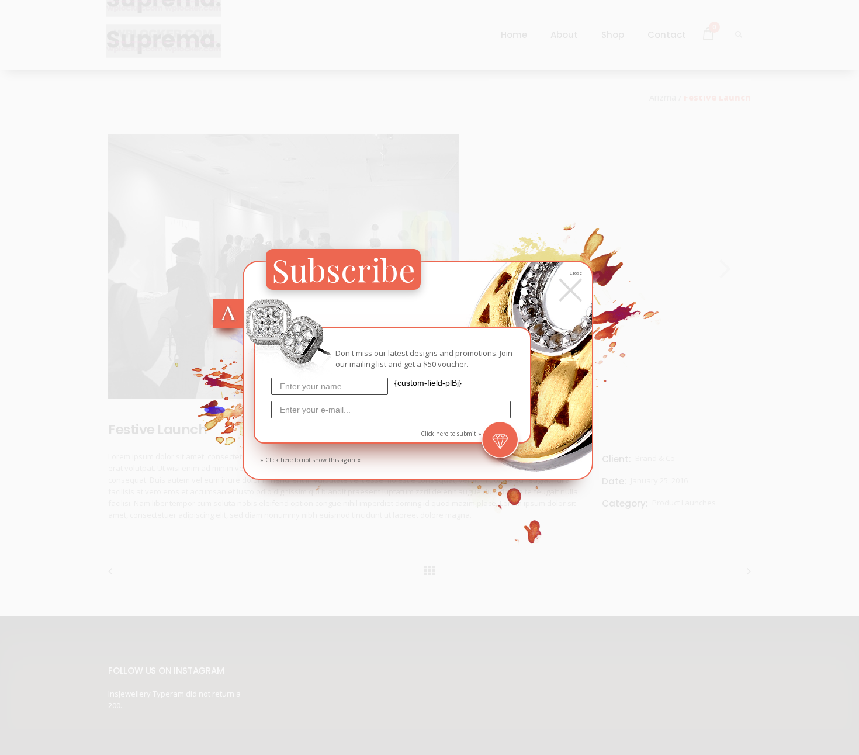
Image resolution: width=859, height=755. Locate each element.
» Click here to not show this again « (310, 460)
